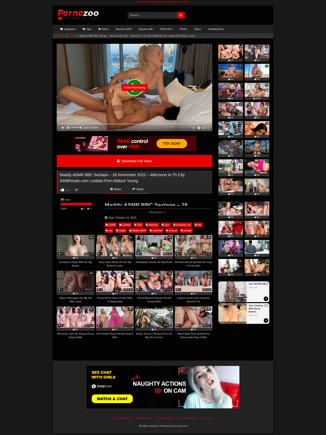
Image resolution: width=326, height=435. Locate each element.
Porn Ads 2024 (188, 418)
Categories (69, 29)
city (110, 230)
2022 (139, 225)
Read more (156, 212)
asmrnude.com (183, 225)
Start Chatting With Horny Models (256, 308)
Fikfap (152, 2)
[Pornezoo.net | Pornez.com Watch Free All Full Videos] (78, 15)
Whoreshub (144, 418)
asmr (167, 225)
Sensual (173, 230)
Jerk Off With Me (257, 284)
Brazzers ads (165, 418)
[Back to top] (315, 425)
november (157, 230)
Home (62, 36)
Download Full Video (136, 161)
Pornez (184, 2)
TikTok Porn (166, 29)
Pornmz (141, 2)
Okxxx (197, 29)
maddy (122, 230)
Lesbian (126, 225)
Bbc (200, 225)
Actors (105, 29)
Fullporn (173, 2)
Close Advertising (134, 87)
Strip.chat (253, 287)
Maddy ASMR (139, 230)
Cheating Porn (216, 29)
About (117, 189)
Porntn (162, 2)
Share (140, 189)
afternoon (153, 225)
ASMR (72, 36)
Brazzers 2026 (123, 29)
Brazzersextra (122, 418)
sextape (188, 230)
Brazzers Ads (146, 29)
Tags (88, 29)
